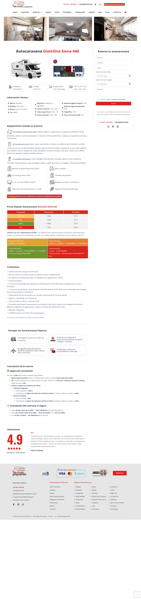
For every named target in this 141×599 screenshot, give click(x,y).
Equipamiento (58, 86)
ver (63, 89)
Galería (91, 12)
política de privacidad (118, 99)
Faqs (100, 12)
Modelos (36, 12)
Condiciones (80, 12)
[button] (6, 28)
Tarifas (48, 12)
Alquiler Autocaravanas (83, 482)
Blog (107, 12)
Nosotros (25, 12)
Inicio (15, 12)
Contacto (117, 12)
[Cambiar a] (125, 12)
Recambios (67, 12)
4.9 (15, 439)
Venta (57, 12)
